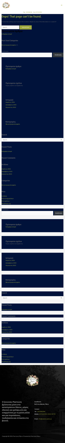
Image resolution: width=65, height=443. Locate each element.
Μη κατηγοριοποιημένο (9, 45)
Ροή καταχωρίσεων (8, 198)
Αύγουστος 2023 (11, 107)
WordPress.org (6, 203)
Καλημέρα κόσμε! (7, 34)
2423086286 (29, 12)
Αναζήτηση (5, 51)
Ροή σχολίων (6, 201)
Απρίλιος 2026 (10, 102)
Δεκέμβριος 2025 (11, 105)
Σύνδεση (4, 196)
